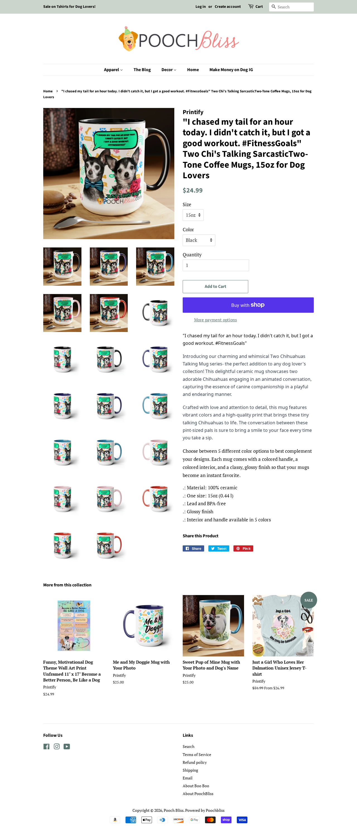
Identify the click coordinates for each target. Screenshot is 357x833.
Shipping (190, 770)
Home (193, 70)
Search (188, 746)
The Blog (142, 70)
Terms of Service (197, 754)
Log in (201, 6)
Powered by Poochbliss (205, 810)
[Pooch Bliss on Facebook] (46, 747)
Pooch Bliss (174, 810)
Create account (228, 6)
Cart (259, 6)
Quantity (192, 254)
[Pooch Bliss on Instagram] (57, 747)
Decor (167, 70)
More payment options (215, 319)
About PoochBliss (198, 793)
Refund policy (195, 762)
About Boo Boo (196, 785)
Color (188, 229)
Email (187, 778)
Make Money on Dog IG (231, 70)
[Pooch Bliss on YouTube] (67, 747)
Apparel (112, 70)
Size (187, 204)
